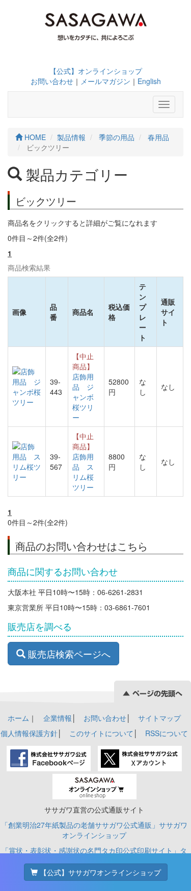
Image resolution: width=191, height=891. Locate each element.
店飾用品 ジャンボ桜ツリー (83, 396)
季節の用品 (116, 137)
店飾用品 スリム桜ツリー (83, 471)
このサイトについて (101, 733)
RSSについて (166, 733)
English (149, 81)
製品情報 (71, 137)
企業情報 (57, 718)
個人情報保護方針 (29, 733)
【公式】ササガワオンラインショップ (99, 872)
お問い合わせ (52, 81)
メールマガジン (105, 81)
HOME (34, 137)
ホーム (18, 718)
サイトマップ (159, 718)
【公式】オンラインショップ (95, 71)
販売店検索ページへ (68, 653)
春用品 (158, 137)
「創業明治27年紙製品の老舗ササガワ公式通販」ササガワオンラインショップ (94, 830)
